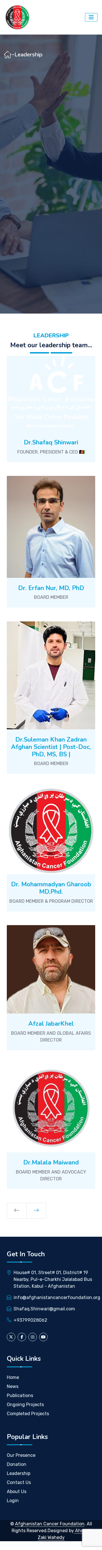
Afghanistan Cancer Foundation (49, 1523)
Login (13, 1500)
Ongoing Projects (25, 1404)
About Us (16, 1491)
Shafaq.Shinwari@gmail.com (44, 1308)
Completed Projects (28, 1413)
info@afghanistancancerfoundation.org (57, 1297)
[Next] (36, 1211)
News (12, 1386)
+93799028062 (30, 1320)
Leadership (18, 1473)
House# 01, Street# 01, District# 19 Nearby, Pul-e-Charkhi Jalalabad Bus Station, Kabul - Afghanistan (53, 1279)
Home (13, 1377)
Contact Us (19, 1482)
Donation (16, 1464)
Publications (20, 1395)
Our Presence (21, 1455)
